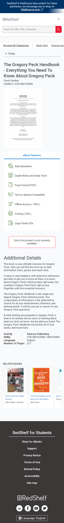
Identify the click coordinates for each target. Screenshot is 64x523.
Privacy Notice (32, 455)
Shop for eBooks (32, 441)
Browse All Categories (16, 45)
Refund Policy (32, 469)
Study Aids (42, 45)
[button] (32, 166)
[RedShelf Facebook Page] (28, 510)
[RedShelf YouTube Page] (36, 510)
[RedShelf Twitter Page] (44, 510)
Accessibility (32, 476)
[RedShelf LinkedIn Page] (19, 510)
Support (32, 448)
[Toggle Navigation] (58, 19)
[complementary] (32, 382)
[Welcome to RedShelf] (10, 19)
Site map (32, 482)
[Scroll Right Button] (61, 387)
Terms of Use (32, 462)
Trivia (11, 53)
